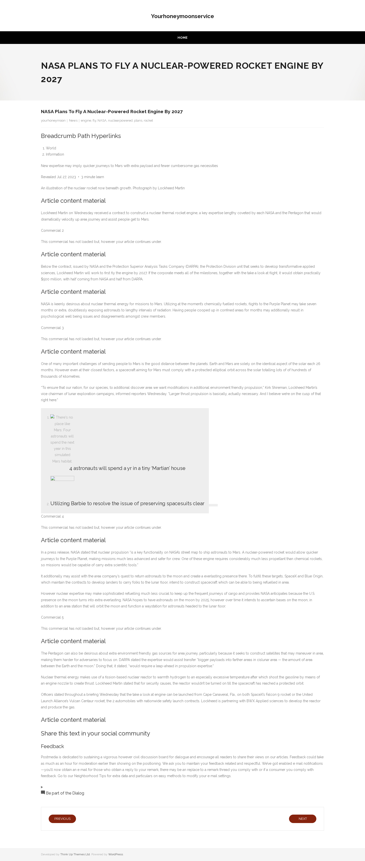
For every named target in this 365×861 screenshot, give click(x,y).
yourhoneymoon (53, 120)
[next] (213, 505)
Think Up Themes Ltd (75, 854)
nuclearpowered (120, 120)
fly (94, 120)
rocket (148, 120)
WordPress (115, 854)
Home (182, 37)
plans (138, 120)
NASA (102, 120)
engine (86, 120)
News (73, 120)
